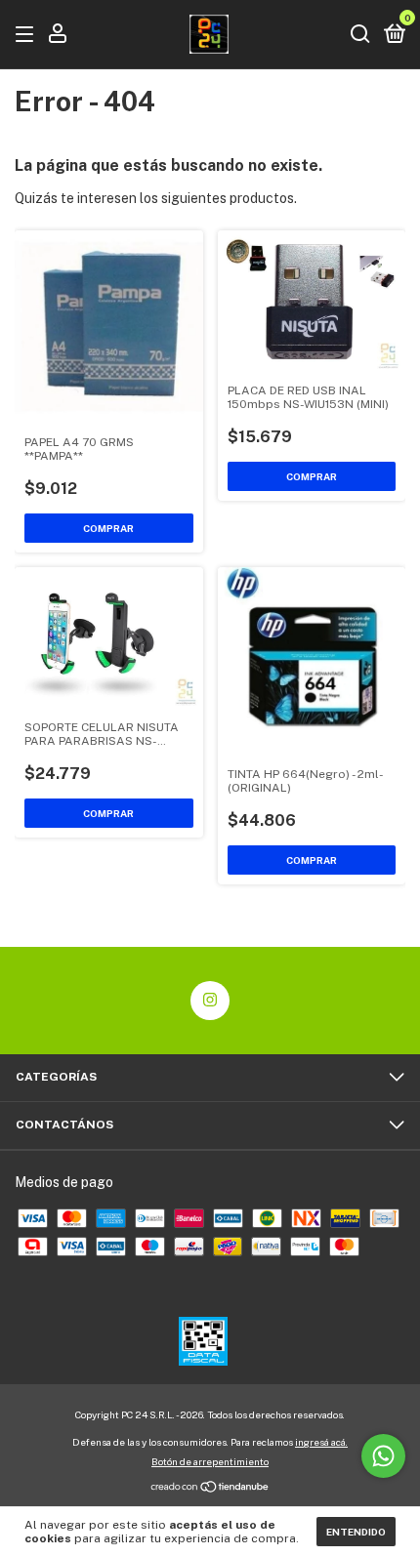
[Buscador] (360, 35)
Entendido (356, 1531)
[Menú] (28, 35)
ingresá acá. (321, 1442)
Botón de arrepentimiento (210, 1461)
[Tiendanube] (210, 1488)
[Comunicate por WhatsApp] (383, 1456)
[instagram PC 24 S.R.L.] (210, 1000)
